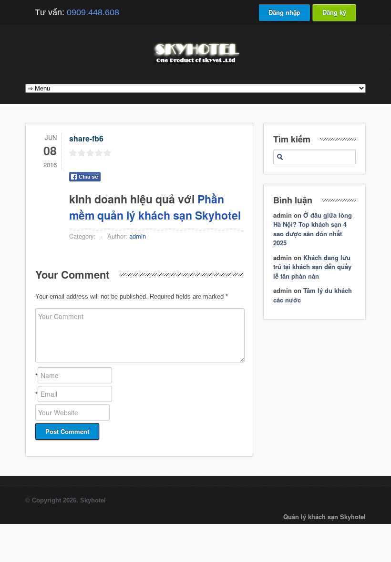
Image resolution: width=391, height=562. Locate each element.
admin (137, 236)
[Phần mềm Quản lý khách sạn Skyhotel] (195, 64)
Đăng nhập (284, 12)
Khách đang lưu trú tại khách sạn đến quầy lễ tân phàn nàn (312, 267)
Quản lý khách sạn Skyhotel (324, 516)
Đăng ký (334, 12)
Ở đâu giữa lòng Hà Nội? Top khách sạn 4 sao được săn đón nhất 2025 (312, 229)
